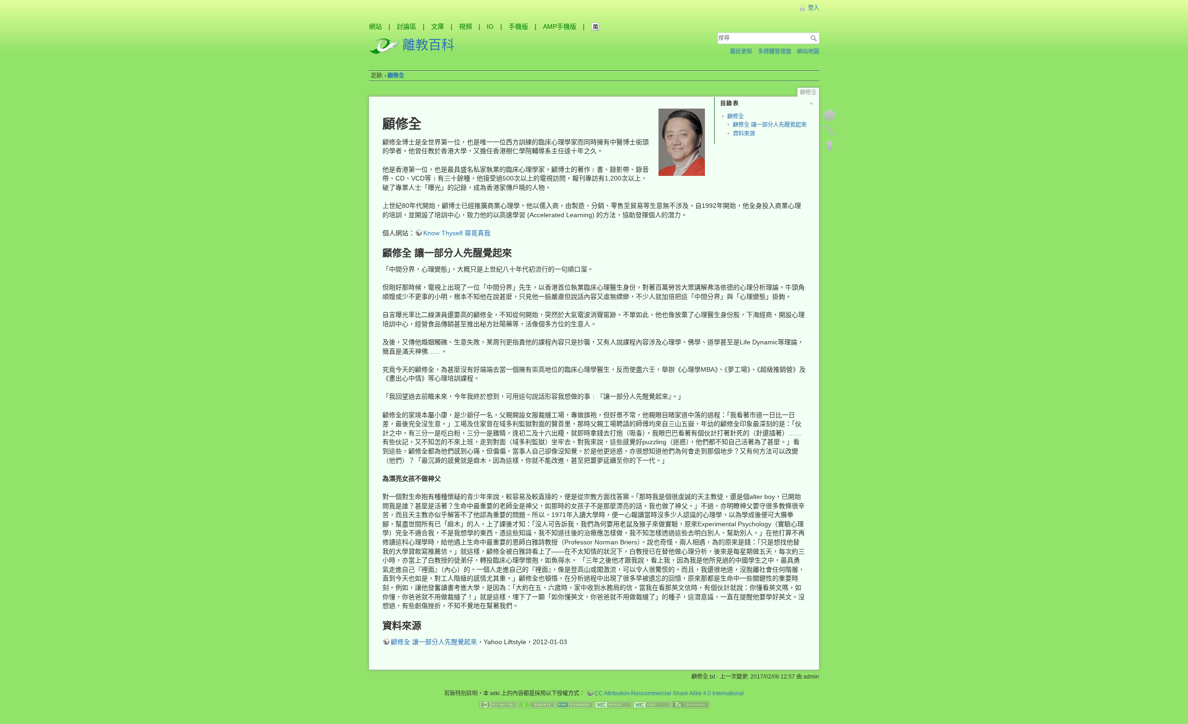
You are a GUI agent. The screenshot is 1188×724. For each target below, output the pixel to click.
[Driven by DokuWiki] (690, 704)
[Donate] (536, 704)
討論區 (406, 26)
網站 (375, 26)
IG (490, 26)
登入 (813, 8)
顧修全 (395, 75)
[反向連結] (829, 130)
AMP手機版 (559, 26)
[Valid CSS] (652, 704)
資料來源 (744, 133)
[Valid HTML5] (613, 704)
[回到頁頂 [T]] (829, 144)
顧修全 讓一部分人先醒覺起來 (770, 125)
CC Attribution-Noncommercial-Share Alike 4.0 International (669, 693)
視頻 (465, 26)
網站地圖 (808, 51)
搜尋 (814, 38)
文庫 (437, 26)
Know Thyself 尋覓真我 (457, 233)
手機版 (518, 26)
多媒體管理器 (774, 51)
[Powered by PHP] (575, 704)
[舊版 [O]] (829, 115)
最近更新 (741, 51)
